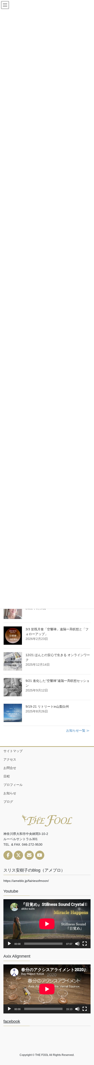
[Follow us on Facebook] (8, 855)
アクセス (9, 759)
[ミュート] (77, 943)
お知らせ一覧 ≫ (77, 730)
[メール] (29, 855)
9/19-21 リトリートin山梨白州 (47, 706)
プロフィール (13, 785)
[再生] (9, 943)
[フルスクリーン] (84, 943)
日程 (6, 776)
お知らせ (9, 793)
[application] (47, 923)
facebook (11, 1021)
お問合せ (9, 768)
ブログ (8, 801)
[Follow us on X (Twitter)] (18, 855)
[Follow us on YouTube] (39, 855)
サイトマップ (13, 751)
